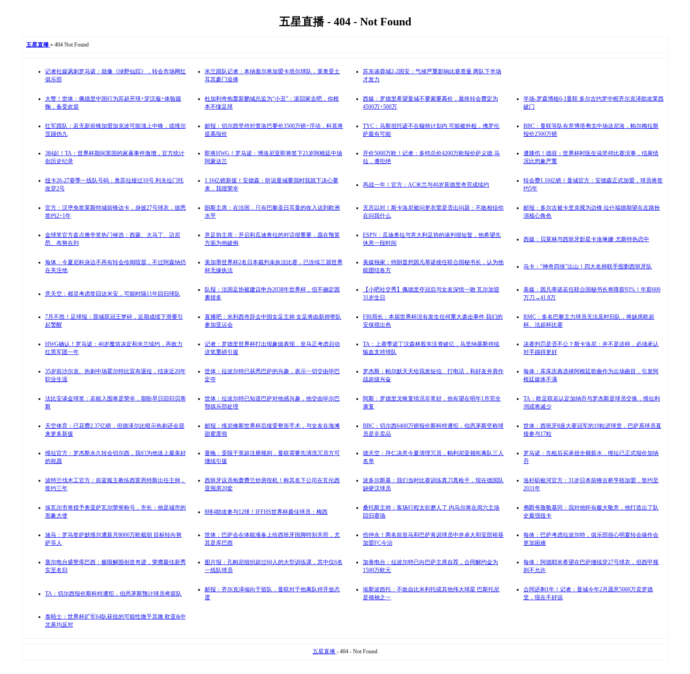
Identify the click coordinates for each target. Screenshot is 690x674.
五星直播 (325, 651)
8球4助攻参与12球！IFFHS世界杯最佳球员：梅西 (266, 512)
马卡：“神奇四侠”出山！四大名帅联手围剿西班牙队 (587, 266)
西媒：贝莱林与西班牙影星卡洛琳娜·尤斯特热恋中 (586, 239)
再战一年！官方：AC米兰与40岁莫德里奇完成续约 (426, 184)
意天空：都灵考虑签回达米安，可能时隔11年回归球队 (112, 293)
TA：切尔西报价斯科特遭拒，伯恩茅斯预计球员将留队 (113, 593)
